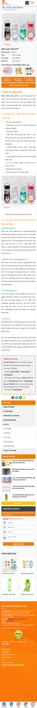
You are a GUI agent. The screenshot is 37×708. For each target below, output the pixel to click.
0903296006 (8, 375)
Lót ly (6, 424)
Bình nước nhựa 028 (9, 594)
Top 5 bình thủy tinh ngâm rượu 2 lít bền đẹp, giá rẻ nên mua (23, 496)
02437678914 (25, 371)
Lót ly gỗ (7, 433)
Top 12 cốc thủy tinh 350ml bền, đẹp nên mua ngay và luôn (23, 479)
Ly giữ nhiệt (8, 411)
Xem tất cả (18, 503)
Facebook (5, 642)
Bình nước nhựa (18, 8)
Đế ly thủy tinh (9, 446)
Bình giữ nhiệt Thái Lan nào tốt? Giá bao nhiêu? (23, 470)
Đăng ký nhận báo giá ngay (18, 85)
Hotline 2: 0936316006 (18, 79)
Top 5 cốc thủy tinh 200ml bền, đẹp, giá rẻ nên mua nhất (23, 487)
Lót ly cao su (8, 442)
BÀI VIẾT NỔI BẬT (9, 457)
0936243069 (12, 381)
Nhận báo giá (18, 544)
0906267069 (26, 378)
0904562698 (28, 381)
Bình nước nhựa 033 (27, 594)
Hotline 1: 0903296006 (7, 79)
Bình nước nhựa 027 (9, 573)
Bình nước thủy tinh (11, 416)
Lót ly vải (7, 437)
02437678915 (15, 371)
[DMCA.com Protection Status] (18, 635)
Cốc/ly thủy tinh (10, 450)
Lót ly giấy (7, 429)
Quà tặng (9, 8)
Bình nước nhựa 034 (27, 573)
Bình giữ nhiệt (9, 407)
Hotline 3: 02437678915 (30, 79)
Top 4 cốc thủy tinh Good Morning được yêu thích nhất (23, 462)
